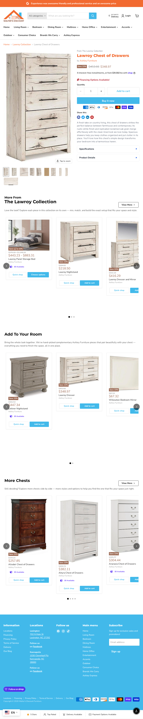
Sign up (115, 651)
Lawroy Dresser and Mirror (122, 279)
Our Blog (7, 651)
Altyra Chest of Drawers (71, 572)
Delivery (7, 647)
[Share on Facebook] (78, 117)
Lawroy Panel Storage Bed (21, 259)
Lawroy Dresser (67, 395)
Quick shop (18, 274)
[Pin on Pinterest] (92, 117)
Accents (126, 27)
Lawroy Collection (22, 44)
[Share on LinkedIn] (87, 117)
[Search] (92, 16)
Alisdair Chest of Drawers (21, 564)
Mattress (72, 27)
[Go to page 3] (74, 317)
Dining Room (55, 27)
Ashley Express (72, 35)
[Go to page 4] (75, 598)
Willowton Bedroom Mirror (123, 399)
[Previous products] (6, 266)
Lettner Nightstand (18, 408)
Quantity (81, 85)
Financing (8, 635)
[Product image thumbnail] (14, 171)
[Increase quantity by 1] (101, 91)
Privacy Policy (9, 639)
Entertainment (108, 27)
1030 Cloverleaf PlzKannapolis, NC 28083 (39, 659)
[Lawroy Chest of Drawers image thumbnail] (6, 171)
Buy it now (108, 101)
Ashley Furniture (88, 60)
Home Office (89, 27)
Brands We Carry (49, 35)
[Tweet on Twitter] (83, 117)
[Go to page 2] (71, 317)
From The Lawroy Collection (90, 51)
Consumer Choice (27, 35)
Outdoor (8, 35)
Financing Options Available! (94, 79)
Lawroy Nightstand (68, 272)
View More (127, 204)
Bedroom (37, 27)
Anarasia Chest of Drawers (122, 563)
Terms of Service (11, 643)
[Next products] (137, 266)
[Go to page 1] (69, 317)
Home (6, 27)
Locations (7, 630)
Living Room (20, 27)
